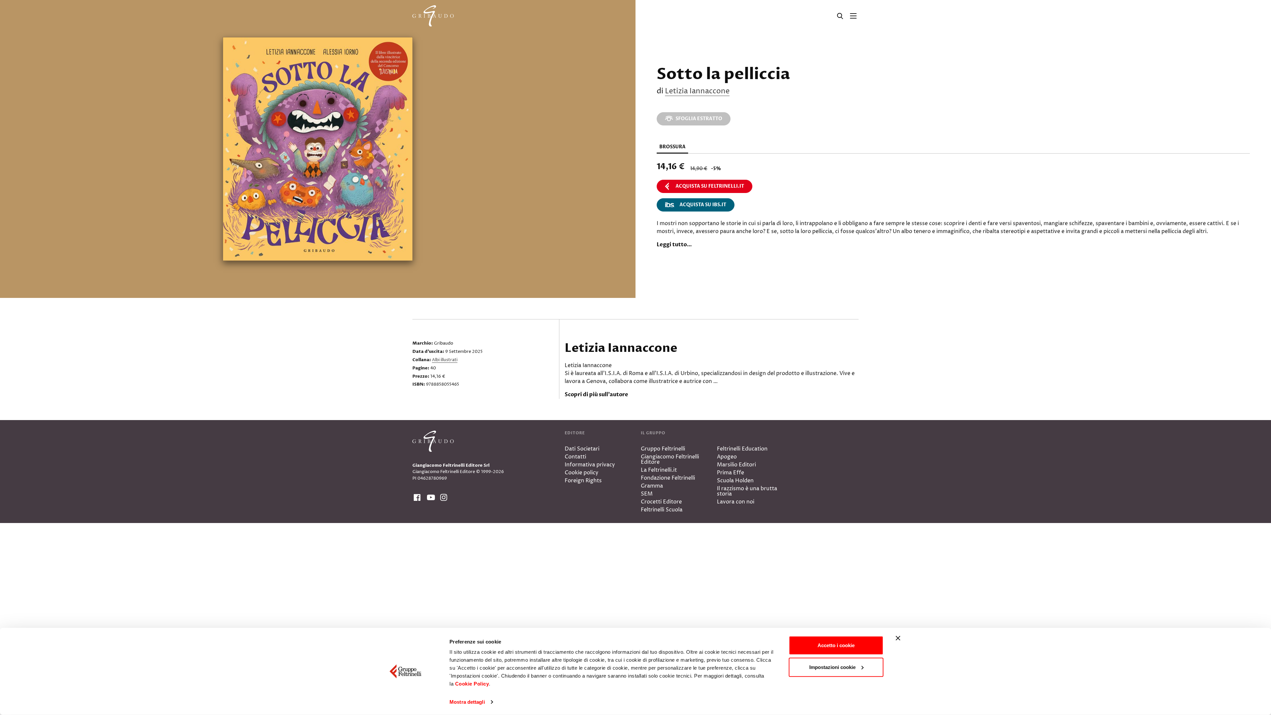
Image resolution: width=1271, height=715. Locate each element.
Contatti (575, 456)
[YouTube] (430, 497)
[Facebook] (416, 497)
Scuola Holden (735, 480)
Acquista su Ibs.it (703, 205)
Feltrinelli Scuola (662, 509)
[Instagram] (443, 497)
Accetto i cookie (836, 645)
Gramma (652, 486)
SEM (647, 494)
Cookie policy (581, 472)
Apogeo (727, 456)
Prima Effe (730, 472)
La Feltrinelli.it (659, 470)
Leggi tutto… (674, 244)
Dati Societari (582, 449)
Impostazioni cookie (832, 667)
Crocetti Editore (661, 501)
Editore (575, 433)
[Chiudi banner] (898, 638)
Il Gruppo (653, 433)
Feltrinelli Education (742, 449)
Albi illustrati (444, 360)
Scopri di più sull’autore (596, 394)
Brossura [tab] (672, 147)
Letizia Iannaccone (697, 91)
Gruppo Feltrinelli (663, 449)
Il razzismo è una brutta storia (747, 491)
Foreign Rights (583, 480)
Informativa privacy (590, 464)
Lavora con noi (735, 501)
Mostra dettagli (467, 702)
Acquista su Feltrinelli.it (710, 186)
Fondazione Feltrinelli (668, 478)
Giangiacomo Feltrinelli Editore (670, 459)
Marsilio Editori (736, 464)
